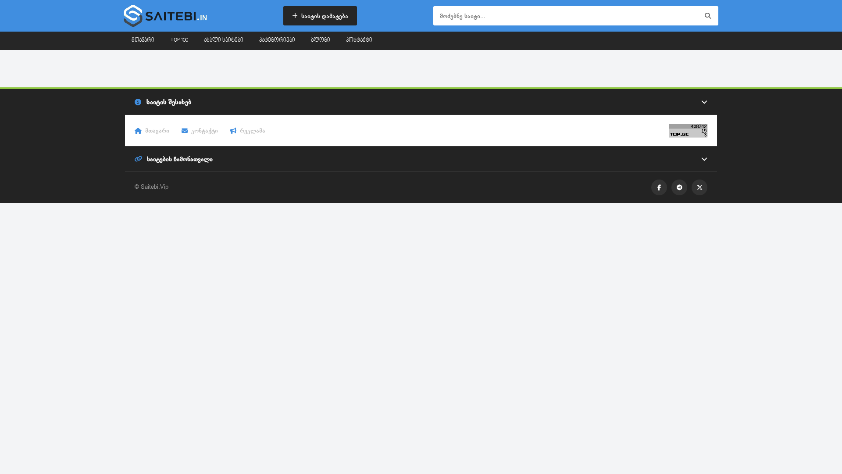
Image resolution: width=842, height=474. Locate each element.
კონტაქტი (359, 40)
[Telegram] (679, 187)
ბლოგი (320, 40)
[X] (699, 187)
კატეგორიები (277, 40)
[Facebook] (659, 187)
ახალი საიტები (223, 40)
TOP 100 (179, 40)
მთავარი (143, 40)
